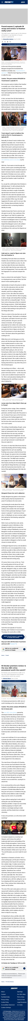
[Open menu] (2, 2)
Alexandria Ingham (8, 39)
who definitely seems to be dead (10, 160)
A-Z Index (20, 1005)
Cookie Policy (5, 1002)
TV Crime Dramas (10, 981)
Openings (20, 991)
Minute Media (8, 1011)
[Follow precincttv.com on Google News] (24, 649)
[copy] (10, 42)
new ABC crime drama (10, 712)
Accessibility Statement (8, 1005)
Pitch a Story (20, 997)
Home (2, 655)
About (3, 991)
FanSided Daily (5, 997)
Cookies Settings (6, 1007)
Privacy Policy (5, 999)
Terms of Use (21, 999)
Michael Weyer (7, 678)
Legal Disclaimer (22, 1002)
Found (7, 655)
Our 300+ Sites (21, 994)
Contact (3, 994)
